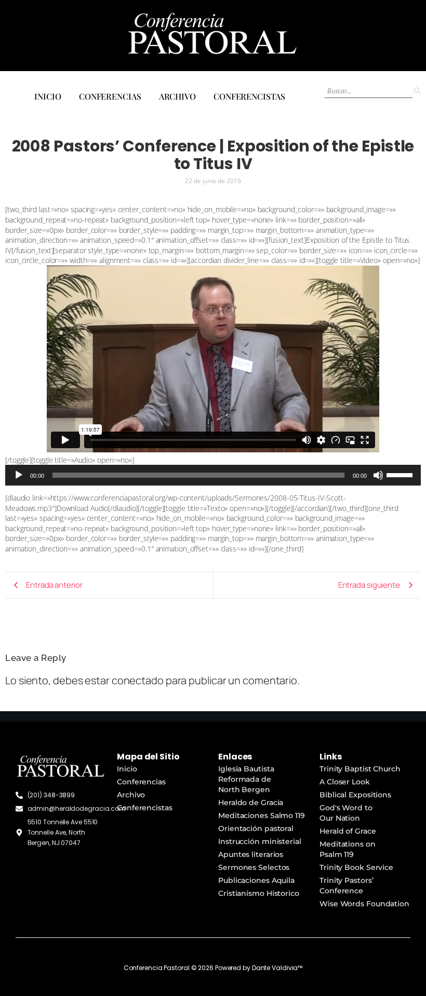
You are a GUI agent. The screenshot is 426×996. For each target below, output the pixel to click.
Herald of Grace (348, 831)
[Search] (416, 91)
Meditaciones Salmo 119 (261, 815)
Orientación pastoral (256, 828)
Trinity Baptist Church (360, 768)
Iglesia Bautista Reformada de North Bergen (246, 779)
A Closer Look (345, 781)
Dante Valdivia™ (277, 967)
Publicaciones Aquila (256, 880)
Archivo (177, 96)
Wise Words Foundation (364, 903)
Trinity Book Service (356, 867)
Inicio (47, 96)
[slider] (401, 474)
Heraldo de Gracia (250, 802)
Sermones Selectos (253, 867)
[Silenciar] (378, 475)
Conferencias (110, 96)
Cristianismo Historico (258, 893)
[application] (213, 475)
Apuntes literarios (250, 854)
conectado (138, 680)
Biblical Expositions (355, 794)
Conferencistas (249, 96)
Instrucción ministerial (259, 841)
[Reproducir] (19, 475)
